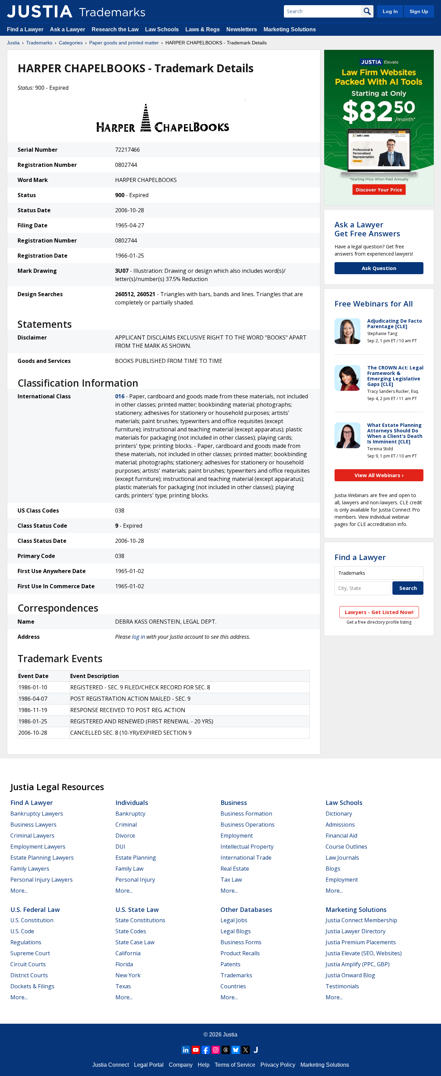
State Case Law (134, 942)
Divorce (125, 835)
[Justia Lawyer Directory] (256, 1050)
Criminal (126, 824)
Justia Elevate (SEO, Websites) (364, 953)
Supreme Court (30, 953)
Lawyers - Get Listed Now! (379, 612)
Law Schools (162, 29)
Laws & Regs (202, 29)
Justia (13, 42)
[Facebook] (206, 1050)
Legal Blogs (235, 931)
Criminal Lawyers (32, 835)
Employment (236, 835)
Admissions (340, 824)
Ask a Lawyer (67, 29)
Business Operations (247, 824)
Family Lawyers (29, 868)
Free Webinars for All (374, 303)
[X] (246, 1050)
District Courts (29, 975)
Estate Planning (135, 857)
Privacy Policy (277, 1065)
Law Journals (342, 857)
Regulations (25, 942)
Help (203, 1065)
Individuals (131, 802)
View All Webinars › (379, 475)
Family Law (129, 868)
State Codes (130, 931)
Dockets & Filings (32, 986)
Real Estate (234, 868)
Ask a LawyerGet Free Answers (367, 228)
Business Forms (240, 942)
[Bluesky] (236, 1050)
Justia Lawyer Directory (356, 931)
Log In (390, 11)
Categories (71, 42)
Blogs (333, 868)
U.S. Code (22, 931)
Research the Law (115, 29)
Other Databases (246, 909)
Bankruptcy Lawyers (36, 813)
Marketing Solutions (290, 29)
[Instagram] (216, 1050)
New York (128, 975)
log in (138, 637)
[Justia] (39, 11)
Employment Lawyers (37, 846)
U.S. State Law (137, 909)
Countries (233, 986)
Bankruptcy (130, 813)
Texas (123, 986)
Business (233, 802)
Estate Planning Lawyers (42, 857)
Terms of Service (235, 1065)
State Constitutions (140, 920)
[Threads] (226, 1050)
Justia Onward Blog (350, 975)
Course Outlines (346, 846)
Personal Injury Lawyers (41, 879)
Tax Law (231, 879)
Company (181, 1065)
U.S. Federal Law (35, 909)
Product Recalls (240, 953)
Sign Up (419, 11)
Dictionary (339, 813)
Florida (124, 964)
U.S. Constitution (31, 920)
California (128, 953)
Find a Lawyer (25, 29)
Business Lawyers (33, 824)
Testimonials (342, 986)
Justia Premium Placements (361, 942)
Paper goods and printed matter (124, 42)
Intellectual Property (247, 846)
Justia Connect (110, 1065)
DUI (120, 846)
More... (19, 890)
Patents (230, 964)
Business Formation (246, 813)
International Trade (245, 857)
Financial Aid (341, 835)
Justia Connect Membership (361, 920)
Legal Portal (149, 1065)
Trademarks (39, 42)
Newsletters (241, 29)
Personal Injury (135, 879)
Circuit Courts (28, 964)
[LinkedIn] (186, 1050)
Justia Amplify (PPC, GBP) (358, 964)
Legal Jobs (233, 920)
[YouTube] (196, 1050)
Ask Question (379, 268)
